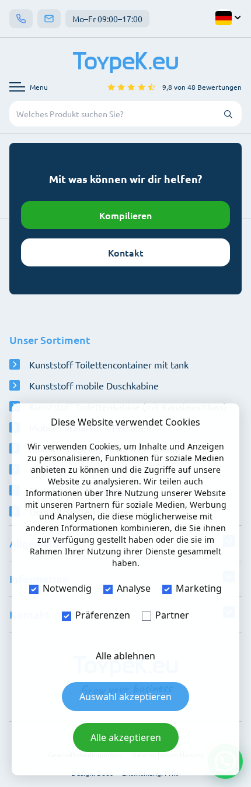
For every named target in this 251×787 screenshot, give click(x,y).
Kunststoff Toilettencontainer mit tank (109, 364)
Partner (172, 615)
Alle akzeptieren (125, 737)
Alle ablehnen (125, 655)
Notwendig (67, 588)
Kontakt (126, 252)
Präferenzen (102, 615)
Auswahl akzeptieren (125, 696)
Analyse (134, 588)
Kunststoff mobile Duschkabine (94, 385)
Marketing (199, 588)
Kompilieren (125, 215)
